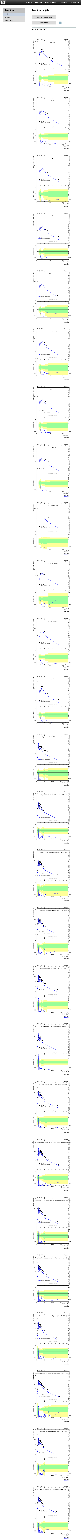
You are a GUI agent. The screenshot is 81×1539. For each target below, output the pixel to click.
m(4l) (6, 14)
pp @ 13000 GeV (39, 29)
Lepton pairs (9, 20)
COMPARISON (50, 2)
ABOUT (29, 2)
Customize (44, 22)
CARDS (64, 2)
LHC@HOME (74, 2)
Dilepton (7, 17)
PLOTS (38, 2)
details (66, 90)
